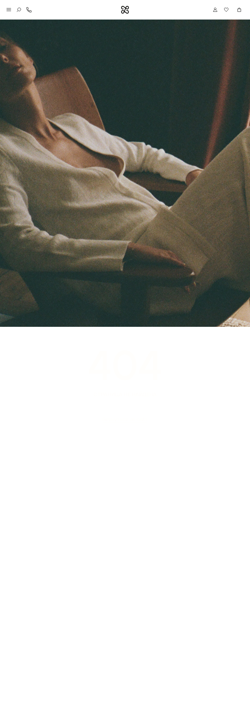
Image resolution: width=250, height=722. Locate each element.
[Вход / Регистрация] (215, 9)
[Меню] (8, 9)
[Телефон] (29, 10)
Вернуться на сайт (125, 419)
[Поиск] (19, 10)
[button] (227, 9)
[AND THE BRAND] (125, 10)
